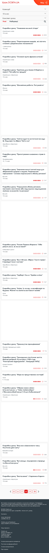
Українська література (10, 75)
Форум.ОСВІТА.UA (6, 532)
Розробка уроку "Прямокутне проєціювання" (21, 344)
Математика (7, 46)
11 (5, 161)
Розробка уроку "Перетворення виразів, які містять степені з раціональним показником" (24, 42)
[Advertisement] (24, 115)
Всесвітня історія (8, 450)
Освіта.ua (4, 531)
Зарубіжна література (10, 144)
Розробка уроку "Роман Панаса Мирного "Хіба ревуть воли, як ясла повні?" (22, 245)
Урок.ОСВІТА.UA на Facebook (10, 523)
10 (3, 33)
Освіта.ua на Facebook (8, 522)
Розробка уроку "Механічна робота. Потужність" (23, 85)
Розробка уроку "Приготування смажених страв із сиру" (24, 155)
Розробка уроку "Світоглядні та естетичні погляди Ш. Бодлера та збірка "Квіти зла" (24, 140)
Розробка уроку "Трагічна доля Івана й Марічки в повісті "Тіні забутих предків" (23, 71)
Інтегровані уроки (8, 249)
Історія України (7, 364)
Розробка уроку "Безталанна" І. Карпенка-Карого (23, 476)
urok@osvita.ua (5, 518)
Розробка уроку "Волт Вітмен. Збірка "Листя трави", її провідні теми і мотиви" (24, 261)
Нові (4, 21)
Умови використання (7, 546)
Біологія (5, 176)
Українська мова (8, 31)
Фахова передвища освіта (11, 347)
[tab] (24, 9)
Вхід (42, 3)
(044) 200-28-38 (5, 517)
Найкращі (14, 21)
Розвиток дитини (6, 534)
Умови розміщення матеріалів (10, 541)
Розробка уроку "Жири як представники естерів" (23, 375)
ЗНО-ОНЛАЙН (5, 535)
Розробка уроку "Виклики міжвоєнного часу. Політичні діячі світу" (21, 447)
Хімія (4, 293)
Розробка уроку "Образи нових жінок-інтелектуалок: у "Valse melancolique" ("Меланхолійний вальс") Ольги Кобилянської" (22, 390)
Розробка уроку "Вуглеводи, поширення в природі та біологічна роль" (24, 462)
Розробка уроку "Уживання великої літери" (20, 28)
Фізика (5, 88)
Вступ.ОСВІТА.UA (6, 537)
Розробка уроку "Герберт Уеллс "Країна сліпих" (23, 275)
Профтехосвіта (8, 159)
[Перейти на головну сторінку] (10, 2)
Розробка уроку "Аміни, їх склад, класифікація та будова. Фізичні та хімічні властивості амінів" (23, 289)
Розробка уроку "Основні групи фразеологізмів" (23, 57)
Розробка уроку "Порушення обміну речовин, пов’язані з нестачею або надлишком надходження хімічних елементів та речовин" (24, 189)
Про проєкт (4, 549)
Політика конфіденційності (9, 544)
